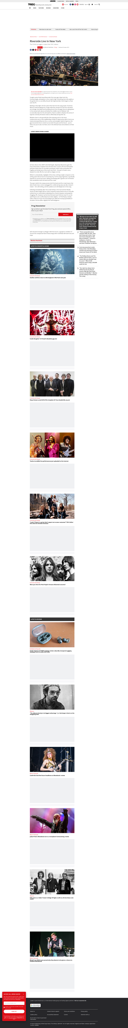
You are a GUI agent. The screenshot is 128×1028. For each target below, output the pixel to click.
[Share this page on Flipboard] (38, 50)
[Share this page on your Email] (40, 50)
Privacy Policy (19, 1017)
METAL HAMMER (70, 1)
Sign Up (14, 1011)
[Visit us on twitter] (73, 4)
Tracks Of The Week (60, 29)
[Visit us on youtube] (77, 4)
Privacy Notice (38, 219)
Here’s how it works (71, 53)
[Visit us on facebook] (70, 4)
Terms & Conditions (13, 1018)
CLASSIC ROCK (61, 1)
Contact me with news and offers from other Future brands (14, 1007)
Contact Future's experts (53, 1011)
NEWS (34, 8)
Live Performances (43, 36)
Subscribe (82, 4)
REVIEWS (48, 8)
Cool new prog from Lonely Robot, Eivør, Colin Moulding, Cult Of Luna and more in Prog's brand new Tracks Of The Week (88, 250)
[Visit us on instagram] (75, 4)
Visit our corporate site (80, 1000)
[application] (52, 145)
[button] (97, 4)
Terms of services (50, 218)
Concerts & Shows (53, 36)
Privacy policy (84, 1011)
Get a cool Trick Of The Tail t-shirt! (78, 29)
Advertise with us (85, 1014)
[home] (30, 8)
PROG (77, 1)
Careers (66, 1014)
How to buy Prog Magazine (98, 29)
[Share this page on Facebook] (31, 50)
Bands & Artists (33, 36)
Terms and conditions (69, 1011)
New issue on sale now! (45, 29)
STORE (62, 8)
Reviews (40, 47)
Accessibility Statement (53, 1014)
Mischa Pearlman (49, 47)
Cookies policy (33, 1014)
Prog (55, 47)
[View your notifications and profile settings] (92, 4)
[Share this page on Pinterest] (35, 50)
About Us (32, 1011)
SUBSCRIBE (56, 8)
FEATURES (41, 8)
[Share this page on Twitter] (33, 50)
